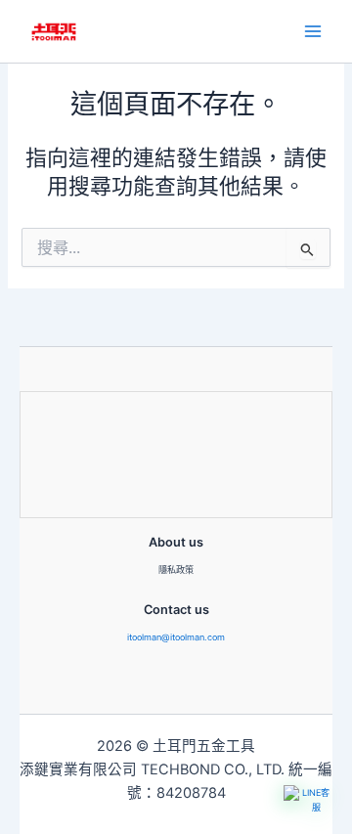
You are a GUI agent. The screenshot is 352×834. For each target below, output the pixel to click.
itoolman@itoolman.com (176, 637)
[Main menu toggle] (312, 31)
